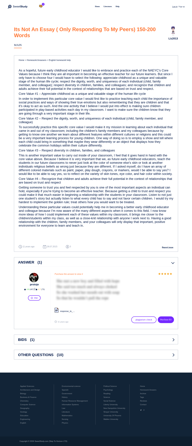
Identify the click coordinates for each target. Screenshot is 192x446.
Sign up (182, 7)
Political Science (110, 386)
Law (63, 408)
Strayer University (110, 412)
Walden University (110, 419)
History (65, 397)
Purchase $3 (165, 319)
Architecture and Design (30, 390)
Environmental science (71, 386)
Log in (174, 6)
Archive (143, 393)
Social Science (109, 401)
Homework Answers (148, 390)
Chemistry (24, 401)
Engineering (25, 419)
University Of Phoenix (112, 415)
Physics (65, 423)
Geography (24, 408)
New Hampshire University (114, 408)
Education (24, 415)
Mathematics (67, 415)
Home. (97, 6)
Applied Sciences (27, 386)
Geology (23, 412)
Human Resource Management (75, 401)
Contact (143, 404)
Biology (23, 393)
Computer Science (27, 404)
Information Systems (70, 404)
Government (67, 393)
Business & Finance (28, 397)
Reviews (143, 401)
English (23, 423)
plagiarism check (144, 319)
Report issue (167, 247)
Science (106, 397)
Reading (106, 393)
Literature (66, 412)
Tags (142, 397)
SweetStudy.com (41, 441)
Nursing (65, 419)
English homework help (59, 60)
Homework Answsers (35, 60)
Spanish (65, 390)
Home (21, 60)
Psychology (108, 390)
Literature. (108, 6)
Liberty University (110, 404)
